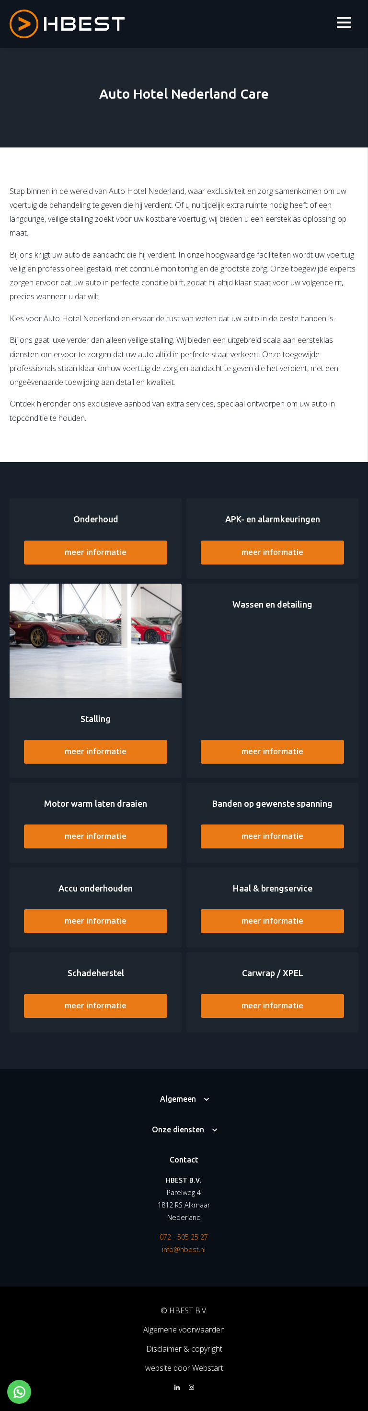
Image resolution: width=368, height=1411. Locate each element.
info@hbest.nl (184, 1249)
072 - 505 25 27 (184, 1237)
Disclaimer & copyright (184, 1348)
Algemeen (178, 1099)
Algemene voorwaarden (184, 1329)
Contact (184, 1159)
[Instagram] (191, 1388)
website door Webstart (184, 1368)
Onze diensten (178, 1129)
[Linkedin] (177, 1388)
